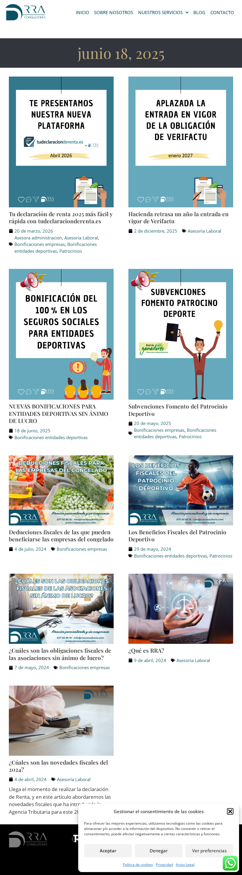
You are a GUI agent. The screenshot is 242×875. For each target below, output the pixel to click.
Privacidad (164, 864)
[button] (230, 811)
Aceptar (108, 851)
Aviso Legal (185, 864)
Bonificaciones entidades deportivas (51, 437)
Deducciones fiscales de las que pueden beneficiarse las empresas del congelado (61, 535)
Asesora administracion (38, 238)
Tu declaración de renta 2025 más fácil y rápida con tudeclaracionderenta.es (60, 217)
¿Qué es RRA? (146, 650)
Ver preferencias (209, 851)
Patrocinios (70, 251)
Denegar (159, 851)
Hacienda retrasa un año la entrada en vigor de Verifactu (178, 217)
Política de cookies (138, 864)
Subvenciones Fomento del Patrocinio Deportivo (178, 409)
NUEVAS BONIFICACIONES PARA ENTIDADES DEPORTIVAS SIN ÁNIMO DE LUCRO (58, 413)
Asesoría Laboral (81, 238)
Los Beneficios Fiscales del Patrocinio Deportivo (177, 535)
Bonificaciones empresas (39, 244)
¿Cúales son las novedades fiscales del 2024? (58, 765)
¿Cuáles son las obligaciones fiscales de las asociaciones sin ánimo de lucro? (60, 653)
